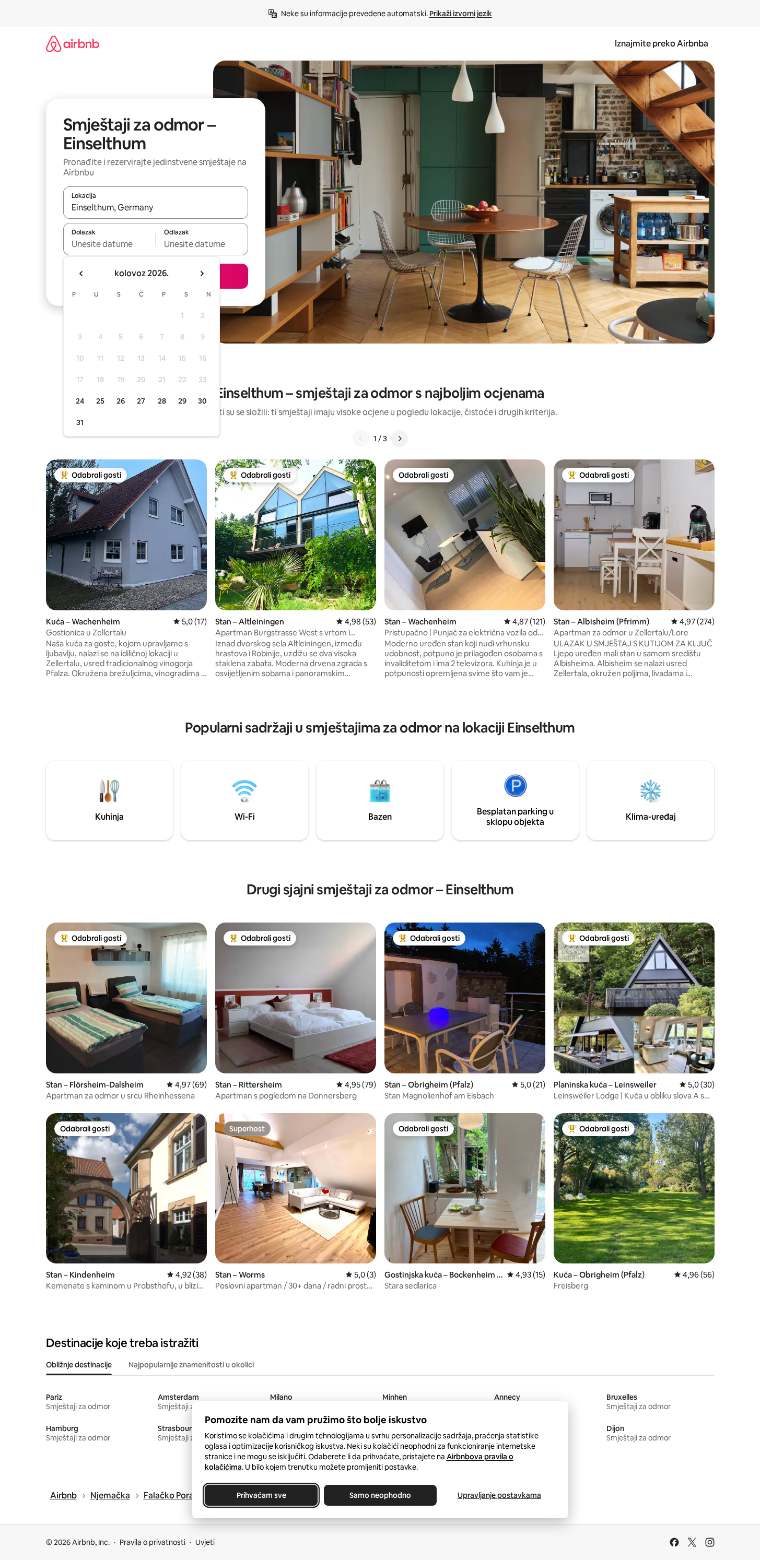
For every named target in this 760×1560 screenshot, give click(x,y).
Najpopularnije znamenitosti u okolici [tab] (191, 1364)
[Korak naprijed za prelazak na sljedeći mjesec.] (201, 273)
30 (202, 401)
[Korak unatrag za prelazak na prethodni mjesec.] (81, 273)
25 (100, 401)
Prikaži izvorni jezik (460, 13)
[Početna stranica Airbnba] (72, 43)
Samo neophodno (380, 1495)
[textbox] (109, 244)
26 (120, 401)
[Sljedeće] (399, 438)
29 (182, 401)
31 (80, 422)
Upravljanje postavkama (499, 1495)
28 (162, 401)
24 (80, 401)
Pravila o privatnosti (152, 1542)
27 (141, 401)
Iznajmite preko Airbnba (661, 43)
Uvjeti (205, 1542)
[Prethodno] (361, 438)
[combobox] (156, 207)
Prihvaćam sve (261, 1495)
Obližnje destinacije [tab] (79, 1364)
